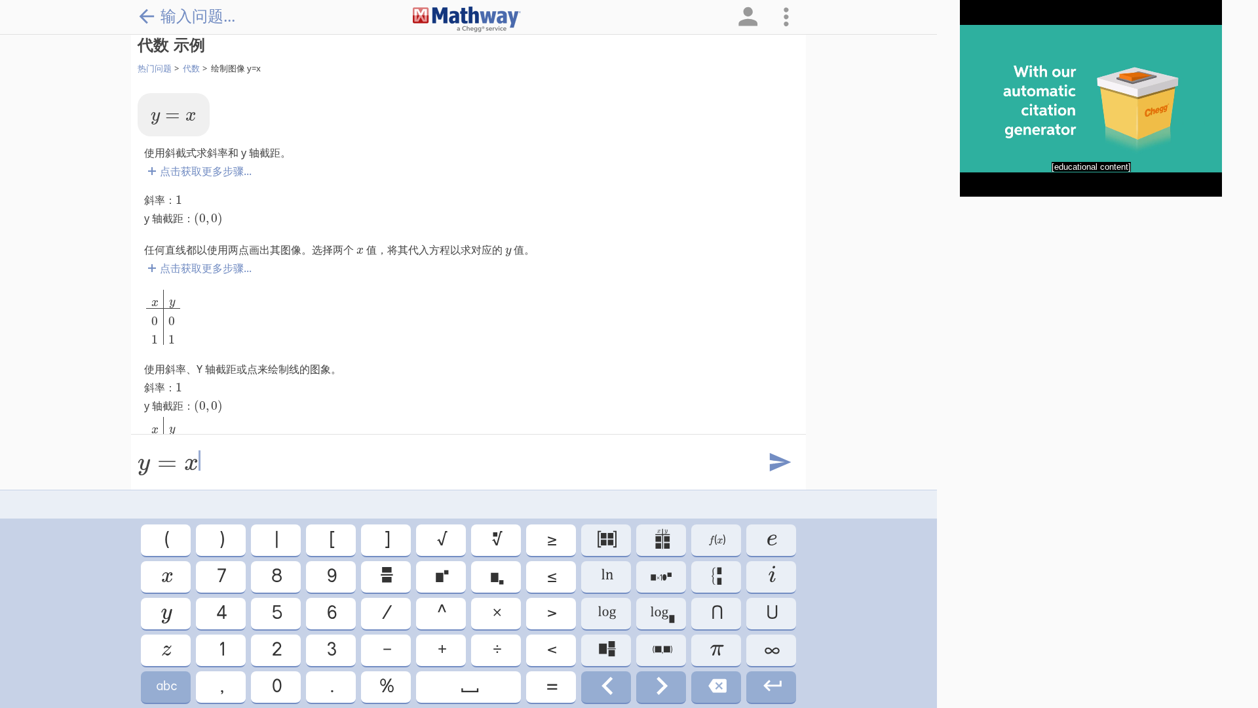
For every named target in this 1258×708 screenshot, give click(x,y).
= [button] (551, 687)
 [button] (771, 576)
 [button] (441, 576)
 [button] (661, 650)
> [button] (551, 613)
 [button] (716, 687)
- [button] (386, 650)
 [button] (661, 540)
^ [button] (441, 613)
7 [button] (221, 576)
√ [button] (441, 540)
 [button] (606, 540)
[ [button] (331, 540)
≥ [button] (551, 540)
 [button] (606, 613)
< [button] (551, 650)
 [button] (166, 650)
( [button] (166, 540)
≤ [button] (551, 576)
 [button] (386, 576)
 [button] (661, 576)
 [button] (496, 540)
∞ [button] (771, 650)
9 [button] (331, 576)
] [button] (386, 540)
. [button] (331, 687)
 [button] (606, 650)
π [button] (716, 650)
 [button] (468, 687)
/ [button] (386, 613)
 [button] (661, 613)
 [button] (716, 540)
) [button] (221, 540)
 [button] (771, 687)
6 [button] (331, 613)
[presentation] (174, 118)
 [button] (165, 613)
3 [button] (331, 650)
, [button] (221, 687)
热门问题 (155, 68)
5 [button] (276, 613)
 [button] (606, 576)
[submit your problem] (779, 463)
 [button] (166, 687)
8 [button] (276, 576)
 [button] (771, 540)
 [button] (661, 687)
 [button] (716, 577)
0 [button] (276, 687)
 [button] (166, 576)
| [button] (276, 540)
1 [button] (221, 650)
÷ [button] (496, 650)
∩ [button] (716, 613)
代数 (191, 68)
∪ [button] (771, 613)
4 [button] (221, 613)
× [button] (496, 613)
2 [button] (276, 650)
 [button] (496, 576)
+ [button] (441, 650)
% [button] (386, 687)
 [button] (606, 687)
